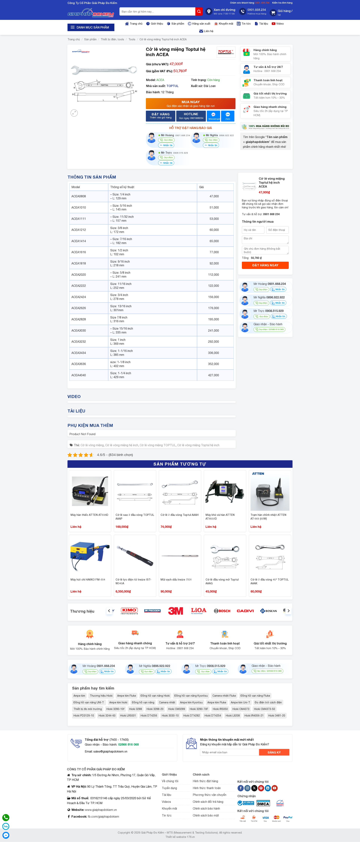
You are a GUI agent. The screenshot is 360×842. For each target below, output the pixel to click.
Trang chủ (136, 23)
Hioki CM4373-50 (264, 709)
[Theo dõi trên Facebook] (241, 788)
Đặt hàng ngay (265, 265)
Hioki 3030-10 (170, 715)
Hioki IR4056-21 (254, 715)
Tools (131, 39)
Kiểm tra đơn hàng (282, 2)
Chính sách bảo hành (206, 808)
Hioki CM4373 (240, 709)
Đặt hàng (161, 115)
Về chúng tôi (170, 781)
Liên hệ (208, 31)
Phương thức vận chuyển (209, 794)
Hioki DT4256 (149, 715)
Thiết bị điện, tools (112, 39)
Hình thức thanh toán (207, 788)
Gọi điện (263, 289)
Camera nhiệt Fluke (224, 695)
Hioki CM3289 (176, 709)
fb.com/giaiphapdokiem (103, 816)
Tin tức (246, 23)
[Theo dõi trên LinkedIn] (268, 788)
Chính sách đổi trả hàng (208, 801)
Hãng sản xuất (201, 23)
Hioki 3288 (135, 709)
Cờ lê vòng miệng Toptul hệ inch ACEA (163, 39)
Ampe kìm (79, 695)
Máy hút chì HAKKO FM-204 (87, 579)
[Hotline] (6, 818)
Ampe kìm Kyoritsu (191, 702)
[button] (281, 13)
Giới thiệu (157, 23)
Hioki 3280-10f (115, 709)
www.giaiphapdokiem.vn (100, 809)
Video (280, 23)
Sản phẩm (177, 23)
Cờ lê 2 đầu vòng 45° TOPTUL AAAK (269, 581)
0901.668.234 (262, 2)
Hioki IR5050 (220, 709)
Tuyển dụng (169, 788)
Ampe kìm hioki (118, 702)
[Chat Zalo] (6, 826)
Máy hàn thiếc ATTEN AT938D (89, 514)
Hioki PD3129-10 (84, 715)
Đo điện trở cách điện (268, 702)
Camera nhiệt (167, 702)
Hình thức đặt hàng (205, 781)
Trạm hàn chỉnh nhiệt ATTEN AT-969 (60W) (268, 516)
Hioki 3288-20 (155, 709)
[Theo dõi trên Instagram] (247, 788)
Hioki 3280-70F (199, 709)
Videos (166, 801)
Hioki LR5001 (128, 715)
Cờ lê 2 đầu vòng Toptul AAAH (179, 514)
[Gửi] (199, 11)
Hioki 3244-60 (107, 715)
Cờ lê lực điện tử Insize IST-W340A (133, 581)
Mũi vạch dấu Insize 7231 (176, 579)
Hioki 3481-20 (276, 715)
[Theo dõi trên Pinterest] (261, 788)
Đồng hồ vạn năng (143, 702)
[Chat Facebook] (6, 835)
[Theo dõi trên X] (254, 788)
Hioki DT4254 (213, 715)
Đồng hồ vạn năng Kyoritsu (191, 695)
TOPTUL (172, 86)
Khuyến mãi (226, 23)
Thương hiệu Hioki (101, 695)
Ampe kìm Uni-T (240, 702)
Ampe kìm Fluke (126, 695)
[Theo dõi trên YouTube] (275, 788)
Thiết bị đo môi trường (88, 709)
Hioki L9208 (233, 715)
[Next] (288, 610)
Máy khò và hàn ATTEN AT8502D (220, 516)
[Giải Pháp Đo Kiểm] (91, 13)
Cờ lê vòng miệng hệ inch (121, 445)
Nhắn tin (167, 145)
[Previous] (109, 610)
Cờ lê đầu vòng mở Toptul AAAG (222, 581)
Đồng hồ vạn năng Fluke (255, 695)
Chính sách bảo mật (206, 815)
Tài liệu (263, 23)
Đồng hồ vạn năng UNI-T (89, 702)
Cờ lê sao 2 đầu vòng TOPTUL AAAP (135, 516)
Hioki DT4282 (191, 715)
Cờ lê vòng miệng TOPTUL (158, 445)
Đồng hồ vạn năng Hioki (155, 695)
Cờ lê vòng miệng (92, 445)
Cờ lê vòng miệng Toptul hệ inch (198, 445)
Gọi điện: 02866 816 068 (271, 329)
